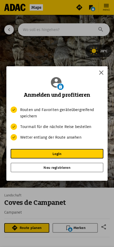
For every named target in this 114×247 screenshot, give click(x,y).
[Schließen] (101, 72)
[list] (57, 123)
